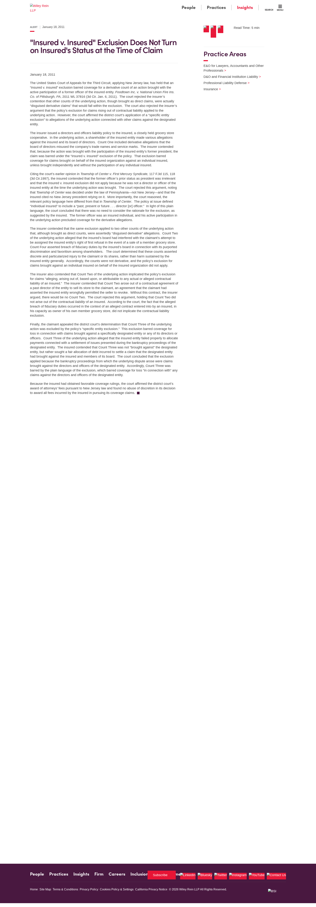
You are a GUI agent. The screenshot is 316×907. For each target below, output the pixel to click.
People (189, 7)
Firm (99, 874)
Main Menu (147, 4)
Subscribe (160, 875)
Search (269, 9)
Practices (216, 7)
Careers (117, 874)
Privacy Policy (89, 889)
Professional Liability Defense (224, 83)
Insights (245, 7)
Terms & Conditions (65, 889)
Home (34, 889)
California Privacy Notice (151, 889)
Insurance (210, 89)
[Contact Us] (276, 876)
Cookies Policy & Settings (116, 889)
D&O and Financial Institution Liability (230, 77)
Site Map (45, 889)
